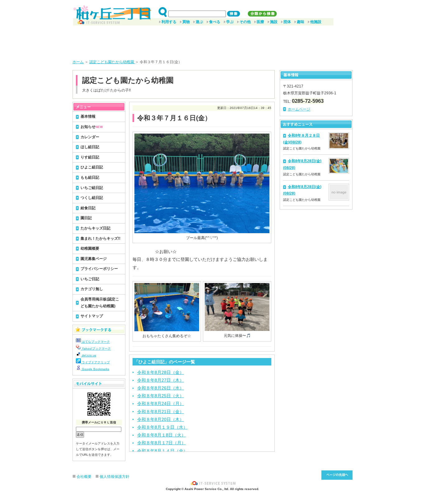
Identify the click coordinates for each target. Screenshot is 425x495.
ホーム (78, 62)
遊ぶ (199, 22)
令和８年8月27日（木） (160, 380)
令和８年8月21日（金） (160, 411)
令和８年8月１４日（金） (162, 450)
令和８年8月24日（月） (160, 403)
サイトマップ (92, 316)
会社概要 (84, 476)
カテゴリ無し (92, 289)
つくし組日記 (92, 198)
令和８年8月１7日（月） (161, 442)
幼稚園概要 (90, 248)
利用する (168, 22)
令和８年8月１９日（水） (162, 427)
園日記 (86, 218)
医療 (260, 22)
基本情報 (88, 116)
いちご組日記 (92, 188)
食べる (214, 22)
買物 (186, 22)
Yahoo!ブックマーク (96, 348)
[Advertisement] (212, 40)
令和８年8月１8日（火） (161, 434)
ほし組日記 (90, 147)
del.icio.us (88, 355)
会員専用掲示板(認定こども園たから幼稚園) (100, 302)
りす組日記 (90, 157)
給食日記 (88, 208)
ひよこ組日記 (92, 167)
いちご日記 (90, 279)
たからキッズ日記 (95, 228)
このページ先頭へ (337, 475)
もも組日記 (90, 177)
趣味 (300, 22)
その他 (245, 22)
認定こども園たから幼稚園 (112, 62)
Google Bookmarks (95, 369)
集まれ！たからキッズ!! (100, 238)
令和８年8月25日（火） (160, 395)
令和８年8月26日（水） (160, 387)
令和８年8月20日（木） (160, 419)
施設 (274, 22)
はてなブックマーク (95, 341)
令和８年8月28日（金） (160, 372)
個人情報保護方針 (114, 476)
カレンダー (90, 137)
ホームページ (299, 109)
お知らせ (92, 127)
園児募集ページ (94, 259)
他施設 (315, 22)
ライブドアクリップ (95, 362)
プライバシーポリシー (99, 268)
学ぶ (230, 22)
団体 (287, 22)
